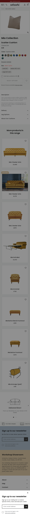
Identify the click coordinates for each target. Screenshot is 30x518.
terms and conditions (10, 513)
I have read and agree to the (11, 512)
